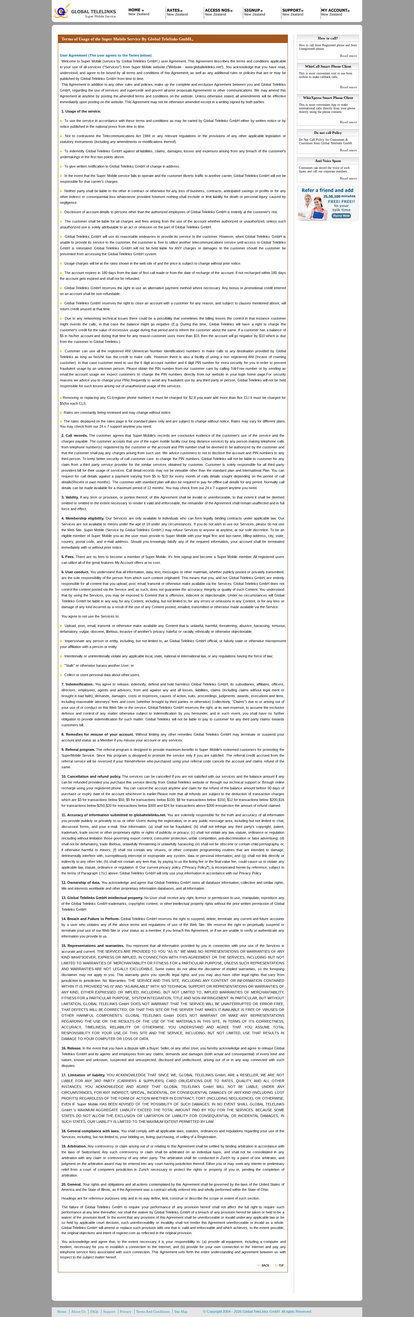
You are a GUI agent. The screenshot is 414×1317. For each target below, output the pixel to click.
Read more (348, 56)
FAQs (94, 1311)
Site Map (181, 1311)
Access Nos (219, 14)
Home (141, 14)
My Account (336, 14)
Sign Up (258, 14)
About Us (78, 1311)
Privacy (125, 1311)
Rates (180, 14)
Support (297, 14)
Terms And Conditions (152, 1311)
